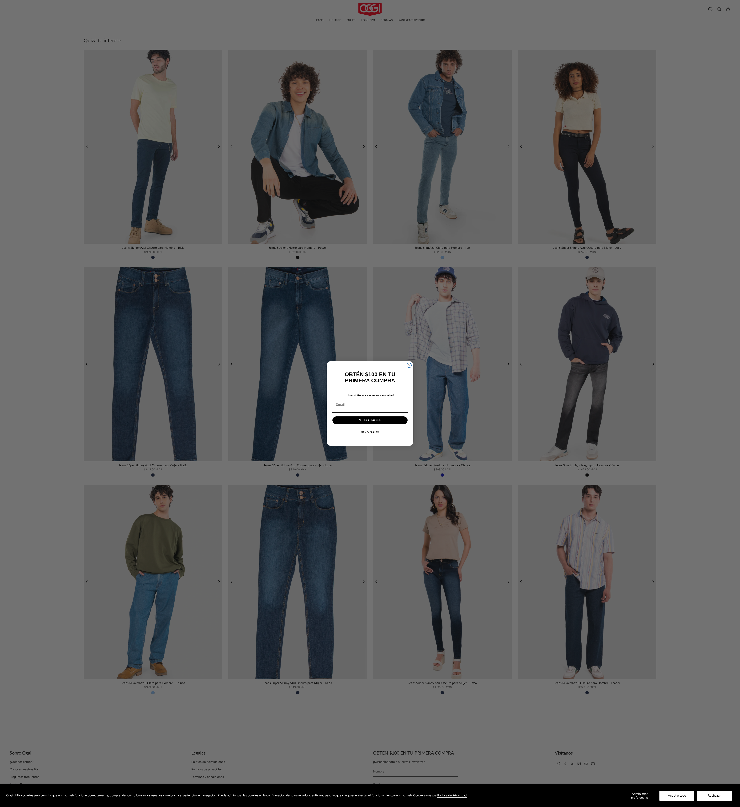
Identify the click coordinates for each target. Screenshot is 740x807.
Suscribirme (370, 420)
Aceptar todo (677, 795)
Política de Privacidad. (452, 795)
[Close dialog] (409, 365)
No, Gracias (370, 431)
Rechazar (714, 795)
